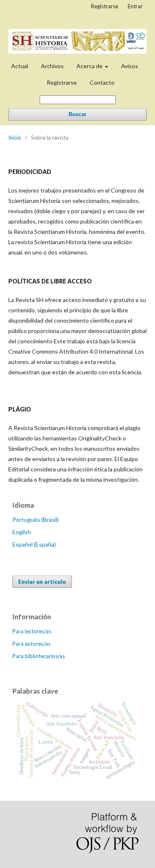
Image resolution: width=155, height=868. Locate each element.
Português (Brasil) (35, 519)
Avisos (129, 65)
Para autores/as (31, 643)
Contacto (102, 82)
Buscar (77, 114)
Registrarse (62, 82)
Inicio (14, 137)
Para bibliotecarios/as (38, 656)
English (21, 531)
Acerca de (90, 65)
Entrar (135, 6)
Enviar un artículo (42, 581)
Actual (19, 65)
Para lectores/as (31, 631)
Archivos (52, 65)
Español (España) (34, 544)
